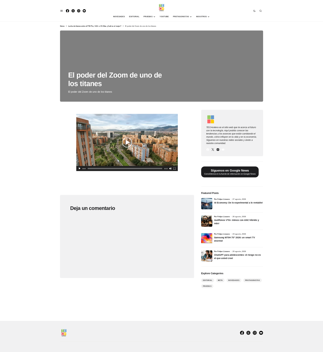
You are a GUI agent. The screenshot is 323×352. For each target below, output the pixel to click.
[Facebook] (207, 149)
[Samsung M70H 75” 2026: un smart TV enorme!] (206, 238)
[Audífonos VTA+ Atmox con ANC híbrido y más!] (206, 221)
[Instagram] (217, 149)
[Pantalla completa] (174, 168)
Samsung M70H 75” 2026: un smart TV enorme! (234, 239)
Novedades (233, 280)
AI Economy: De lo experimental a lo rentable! (238, 202)
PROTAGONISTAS (252, 280)
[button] (61, 10)
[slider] (125, 168)
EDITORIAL (207, 280)
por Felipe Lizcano (222, 199)
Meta (220, 280)
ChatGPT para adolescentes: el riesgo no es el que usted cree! (237, 256)
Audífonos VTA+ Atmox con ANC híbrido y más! (236, 222)
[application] (127, 142)
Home (62, 26)
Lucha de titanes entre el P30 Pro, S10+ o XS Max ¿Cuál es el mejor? (94, 26)
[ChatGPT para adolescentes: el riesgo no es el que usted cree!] (206, 256)
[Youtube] (223, 149)
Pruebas (207, 286)
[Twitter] (212, 149)
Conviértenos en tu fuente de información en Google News (230, 172)
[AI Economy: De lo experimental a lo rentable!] (206, 203)
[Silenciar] (170, 168)
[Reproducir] (79, 168)
